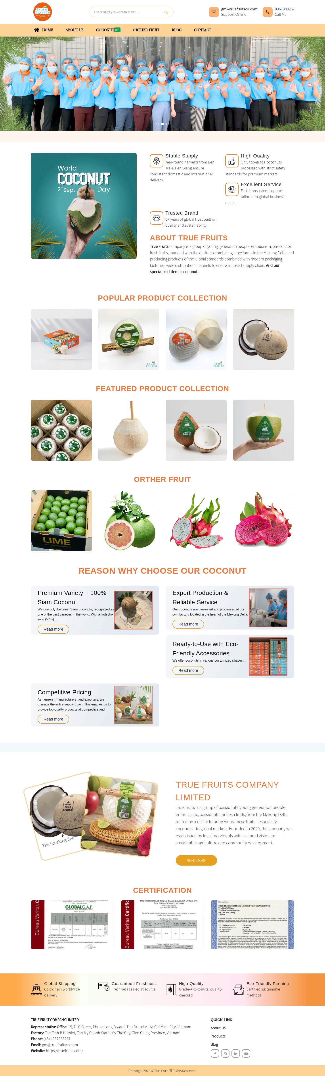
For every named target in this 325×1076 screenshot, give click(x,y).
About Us (218, 1027)
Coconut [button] (105, 30)
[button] (157, 124)
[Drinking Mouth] (128, 339)
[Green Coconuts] (263, 430)
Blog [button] (177, 30)
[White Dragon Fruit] (196, 520)
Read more (53, 629)
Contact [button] (202, 30)
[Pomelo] (128, 520)
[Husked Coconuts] (196, 430)
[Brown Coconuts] (263, 339)
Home (47, 30)
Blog (214, 1044)
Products (218, 1036)
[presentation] (12, 88)
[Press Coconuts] (61, 430)
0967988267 (285, 9)
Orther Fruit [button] (146, 30)
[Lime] (61, 520)
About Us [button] (75, 30)
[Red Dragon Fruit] (263, 520)
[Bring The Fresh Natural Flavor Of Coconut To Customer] (42, 11)
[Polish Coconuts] (128, 430)
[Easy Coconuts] (61, 339)
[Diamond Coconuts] (196, 339)
